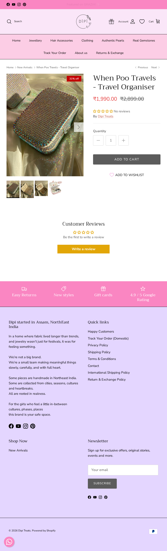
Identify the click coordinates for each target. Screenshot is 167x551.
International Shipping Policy (109, 372)
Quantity (99, 131)
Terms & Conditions (102, 359)
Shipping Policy (99, 352)
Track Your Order (54, 53)
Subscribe (102, 483)
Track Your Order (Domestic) (108, 338)
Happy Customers (101, 331)
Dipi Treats (105, 116)
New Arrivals (24, 67)
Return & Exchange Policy (107, 379)
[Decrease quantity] (98, 140)
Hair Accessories (61, 40)
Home (16, 40)
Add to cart (126, 159)
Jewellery (35, 40)
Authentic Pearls (113, 40)
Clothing (87, 40)
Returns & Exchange (110, 53)
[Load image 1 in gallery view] (45, 125)
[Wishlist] (142, 21)
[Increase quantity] (123, 140)
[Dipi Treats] (83, 21)
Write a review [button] (83, 249)
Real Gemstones (144, 40)
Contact (93, 366)
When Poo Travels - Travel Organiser (57, 67)
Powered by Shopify (43, 530)
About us (81, 53)
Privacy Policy (98, 345)
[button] (103, 111)
